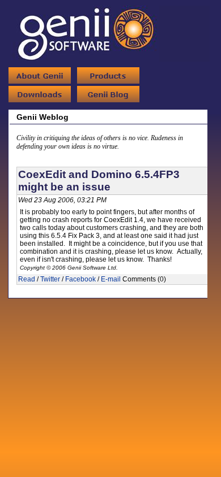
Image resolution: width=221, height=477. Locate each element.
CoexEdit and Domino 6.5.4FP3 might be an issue (99, 180)
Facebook (80, 279)
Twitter (50, 279)
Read (26, 279)
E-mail (111, 279)
